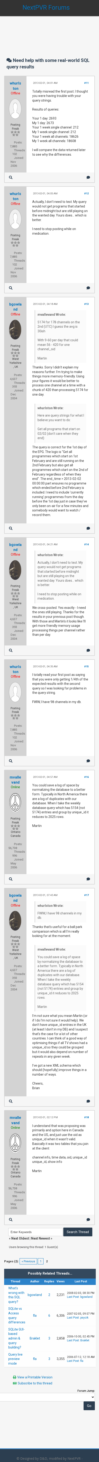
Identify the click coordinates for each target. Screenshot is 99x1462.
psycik (84, 1317)
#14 (86, 544)
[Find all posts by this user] (10, 177)
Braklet (35, 1338)
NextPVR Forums (46, 7)
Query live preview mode (15, 1359)
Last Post (73, 1297)
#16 (86, 777)
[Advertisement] (49, 32)
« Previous (28, 1261)
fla (35, 1315)
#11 (86, 83)
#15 (86, 666)
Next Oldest (20, 1238)
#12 (86, 193)
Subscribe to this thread (35, 1383)
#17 (86, 895)
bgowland (35, 1295)
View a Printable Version (34, 1377)
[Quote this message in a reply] (88, 177)
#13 (86, 304)
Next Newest (40, 1238)
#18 (86, 1117)
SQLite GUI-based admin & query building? (16, 1338)
